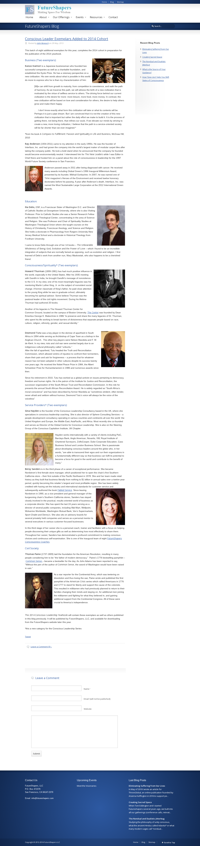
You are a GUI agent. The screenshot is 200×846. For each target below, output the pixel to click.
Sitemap (120, 2)
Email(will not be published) (97, 698)
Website (88, 708)
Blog (112, 2)
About (43, 17)
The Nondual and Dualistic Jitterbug (147, 818)
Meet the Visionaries (86, 785)
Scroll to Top (169, 842)
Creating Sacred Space (152, 57)
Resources (96, 17)
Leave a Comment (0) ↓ (41, 646)
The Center (93, 312)
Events (80, 17)
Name (87, 688)
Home (104, 2)
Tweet (28, 636)
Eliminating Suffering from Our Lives (147, 785)
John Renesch (43, 43)
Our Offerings (61, 17)
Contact (113, 17)
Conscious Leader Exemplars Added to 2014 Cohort (66, 38)
